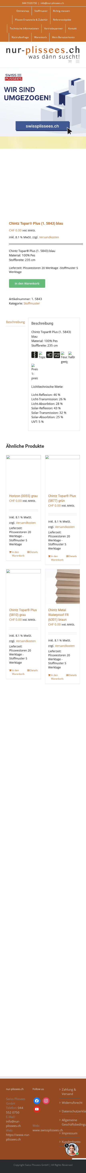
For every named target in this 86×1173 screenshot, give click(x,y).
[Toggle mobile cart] (70, 61)
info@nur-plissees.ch (52, 3)
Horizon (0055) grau (23, 496)
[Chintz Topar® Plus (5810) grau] (23, 586)
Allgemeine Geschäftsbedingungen (70, 1122)
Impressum (69, 1133)
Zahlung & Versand (69, 1091)
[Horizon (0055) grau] (23, 472)
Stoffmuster (32, 303)
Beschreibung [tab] (15, 322)
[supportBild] (72, 1142)
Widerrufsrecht (70, 1103)
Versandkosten (49, 237)
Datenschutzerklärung (70, 1111)
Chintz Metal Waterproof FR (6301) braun (58, 615)
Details (34, 552)
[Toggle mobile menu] (78, 61)
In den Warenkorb (27, 283)
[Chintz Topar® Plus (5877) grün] (62, 472)
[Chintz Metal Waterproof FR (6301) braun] (62, 586)
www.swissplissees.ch (48, 1130)
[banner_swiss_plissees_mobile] (43, 69)
